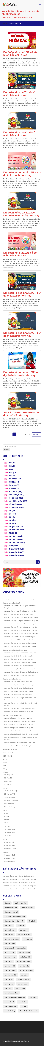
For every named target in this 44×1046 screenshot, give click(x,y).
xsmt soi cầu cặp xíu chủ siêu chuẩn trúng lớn (19, 721)
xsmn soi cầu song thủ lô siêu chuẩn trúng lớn (19, 708)
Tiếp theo (36, 434)
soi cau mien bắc (24, 934)
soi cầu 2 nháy (24, 952)
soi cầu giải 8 (25, 957)
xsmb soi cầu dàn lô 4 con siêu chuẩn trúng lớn (20, 643)
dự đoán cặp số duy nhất (14, 921)
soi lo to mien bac (11, 993)
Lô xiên (12, 514)
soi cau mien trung (12, 939)
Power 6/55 (14, 485)
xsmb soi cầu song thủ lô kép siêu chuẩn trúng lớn (21, 672)
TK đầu (12, 520)
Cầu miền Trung (16, 507)
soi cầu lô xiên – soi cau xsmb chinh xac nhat (20, 12)
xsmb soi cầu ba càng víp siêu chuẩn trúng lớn (20, 611)
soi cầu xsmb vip (26, 970)
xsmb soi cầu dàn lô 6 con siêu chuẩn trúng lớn (20, 646)
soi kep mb (9, 984)
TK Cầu (5, 788)
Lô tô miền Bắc (16, 536)
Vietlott (12, 475)
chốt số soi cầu (20, 903)
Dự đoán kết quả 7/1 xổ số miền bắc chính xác (19, 94)
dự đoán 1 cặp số (11, 912)
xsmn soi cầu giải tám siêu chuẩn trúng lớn (18, 691)
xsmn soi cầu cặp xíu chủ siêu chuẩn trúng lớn (20, 685)
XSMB (12, 463)
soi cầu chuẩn (10, 957)
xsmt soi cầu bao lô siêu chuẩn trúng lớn (18, 718)
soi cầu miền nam (23, 961)
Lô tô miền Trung (17, 542)
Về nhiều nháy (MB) (18, 501)
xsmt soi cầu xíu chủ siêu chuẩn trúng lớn (18, 746)
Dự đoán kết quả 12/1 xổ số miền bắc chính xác (20, 254)
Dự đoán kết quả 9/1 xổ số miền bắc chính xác (19, 134)
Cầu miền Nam (15, 504)
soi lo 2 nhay (22, 984)
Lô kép (12, 517)
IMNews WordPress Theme (19, 1041)
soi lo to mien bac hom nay (15, 997)
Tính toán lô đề (8, 753)
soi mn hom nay (11, 1006)
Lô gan (12, 511)
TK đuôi (12, 523)
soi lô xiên (22, 1002)
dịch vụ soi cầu (27, 907)
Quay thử (13, 546)
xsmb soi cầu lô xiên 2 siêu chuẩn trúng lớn (19, 656)
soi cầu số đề (10, 966)
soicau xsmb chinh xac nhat (15, 948)
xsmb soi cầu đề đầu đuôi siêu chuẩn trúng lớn (20, 653)
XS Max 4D (14, 482)
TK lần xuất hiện (16, 530)
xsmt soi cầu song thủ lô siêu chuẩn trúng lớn (19, 742)
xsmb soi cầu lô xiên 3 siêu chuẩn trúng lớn (19, 659)
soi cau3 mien (10, 930)
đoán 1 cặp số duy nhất (28, 1011)
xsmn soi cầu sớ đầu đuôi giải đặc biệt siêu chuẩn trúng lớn (21, 704)
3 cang (7, 903)
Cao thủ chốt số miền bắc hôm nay (15, 650)
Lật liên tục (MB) (16, 495)
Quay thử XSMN (16, 555)
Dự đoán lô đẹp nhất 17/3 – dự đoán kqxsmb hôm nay (21, 334)
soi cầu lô (8, 961)
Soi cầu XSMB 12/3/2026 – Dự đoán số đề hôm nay (21, 414)
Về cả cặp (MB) (16, 498)
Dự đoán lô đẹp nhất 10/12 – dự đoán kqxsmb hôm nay (20, 374)
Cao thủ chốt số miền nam (12, 679)
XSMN (12, 466)
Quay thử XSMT (16, 552)
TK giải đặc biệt (16, 527)
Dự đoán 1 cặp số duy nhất (15, 916)
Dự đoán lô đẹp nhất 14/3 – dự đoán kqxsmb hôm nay (21, 294)
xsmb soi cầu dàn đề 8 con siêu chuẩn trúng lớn (20, 630)
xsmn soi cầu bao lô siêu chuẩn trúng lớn (18, 681)
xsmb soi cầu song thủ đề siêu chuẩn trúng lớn (20, 669)
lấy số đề (32, 921)
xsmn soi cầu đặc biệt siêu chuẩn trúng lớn (18, 688)
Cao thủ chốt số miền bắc (12, 603)
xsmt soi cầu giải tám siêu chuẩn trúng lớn (18, 728)
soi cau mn (28, 939)
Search (6, 449)
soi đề (24, 1006)
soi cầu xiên (24, 966)
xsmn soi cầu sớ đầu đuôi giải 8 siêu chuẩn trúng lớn (20, 699)
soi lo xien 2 (9, 1002)
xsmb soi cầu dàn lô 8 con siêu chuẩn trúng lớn (20, 662)
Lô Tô (5, 839)
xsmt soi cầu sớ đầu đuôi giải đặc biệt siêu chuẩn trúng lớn (20, 738)
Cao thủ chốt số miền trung (12, 715)
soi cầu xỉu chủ (10, 975)
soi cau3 (21, 925)
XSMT (11, 469)
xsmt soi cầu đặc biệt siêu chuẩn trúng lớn (18, 724)
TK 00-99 (13, 533)
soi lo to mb (20, 988)
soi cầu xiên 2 (10, 970)
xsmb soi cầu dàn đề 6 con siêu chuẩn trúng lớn (20, 627)
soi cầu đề (8, 979)
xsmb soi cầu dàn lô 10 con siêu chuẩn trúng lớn (20, 640)
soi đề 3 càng (10, 1011)
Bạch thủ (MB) (15, 491)
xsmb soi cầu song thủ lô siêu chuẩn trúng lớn (19, 675)
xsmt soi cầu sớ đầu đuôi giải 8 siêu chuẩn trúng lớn (22, 734)
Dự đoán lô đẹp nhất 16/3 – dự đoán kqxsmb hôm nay (21, 174)
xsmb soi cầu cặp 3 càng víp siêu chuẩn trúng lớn (21, 621)
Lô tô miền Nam (16, 539)
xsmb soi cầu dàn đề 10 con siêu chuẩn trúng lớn (21, 633)
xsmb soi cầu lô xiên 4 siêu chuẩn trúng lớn (19, 665)
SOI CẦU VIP (9, 952)
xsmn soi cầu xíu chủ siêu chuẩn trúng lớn (18, 711)
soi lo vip (33, 997)
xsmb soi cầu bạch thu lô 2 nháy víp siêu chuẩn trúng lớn (20, 607)
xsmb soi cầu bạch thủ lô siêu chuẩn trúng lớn (19, 637)
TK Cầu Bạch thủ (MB (11, 791)
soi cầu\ (24, 975)
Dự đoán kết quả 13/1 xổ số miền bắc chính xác (20, 53)
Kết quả (12, 472)
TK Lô (5, 810)
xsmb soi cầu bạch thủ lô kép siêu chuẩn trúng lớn (21, 617)
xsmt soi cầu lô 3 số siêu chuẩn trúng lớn (18, 731)
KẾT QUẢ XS (7, 756)
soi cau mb (9, 934)
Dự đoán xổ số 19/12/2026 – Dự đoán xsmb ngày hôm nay (21, 214)
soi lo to (8, 988)
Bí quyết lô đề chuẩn (10, 749)
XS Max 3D (14, 488)
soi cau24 (23, 930)
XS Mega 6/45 (15, 479)
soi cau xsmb (10, 943)
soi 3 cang (8, 925)
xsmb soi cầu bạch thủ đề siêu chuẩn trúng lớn (20, 614)
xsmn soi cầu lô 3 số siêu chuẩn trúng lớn (18, 694)
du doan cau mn (11, 907)
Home (5, 23)
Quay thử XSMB (16, 549)
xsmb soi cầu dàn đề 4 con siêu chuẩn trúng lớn (20, 624)
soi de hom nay (23, 979)
